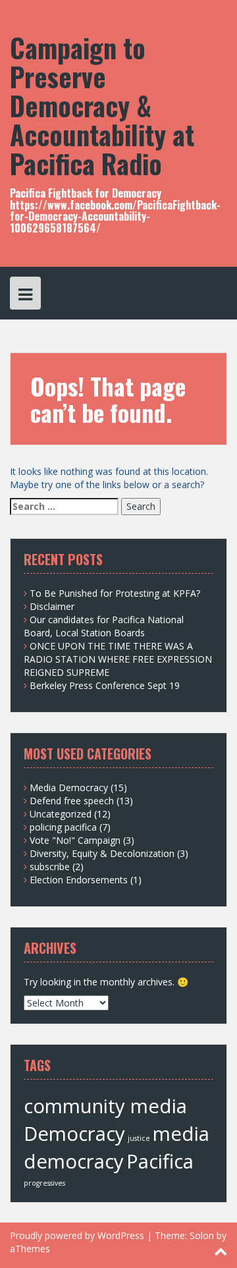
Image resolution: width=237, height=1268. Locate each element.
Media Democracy (69, 787)
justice (139, 1138)
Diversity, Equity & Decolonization (102, 853)
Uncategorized (61, 814)
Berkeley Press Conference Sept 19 (105, 685)
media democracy (116, 1147)
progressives (44, 1183)
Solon (202, 1235)
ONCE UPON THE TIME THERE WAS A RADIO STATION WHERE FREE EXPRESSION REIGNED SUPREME (118, 659)
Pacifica (160, 1161)
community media (105, 1106)
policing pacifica (63, 827)
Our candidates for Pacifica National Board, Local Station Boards (104, 626)
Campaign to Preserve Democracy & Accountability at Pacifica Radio (102, 105)
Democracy (74, 1133)
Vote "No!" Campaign (75, 840)
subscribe (50, 866)
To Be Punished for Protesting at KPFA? (115, 593)
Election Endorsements (79, 879)
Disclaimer (52, 606)
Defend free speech (72, 800)
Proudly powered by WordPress (77, 1235)
